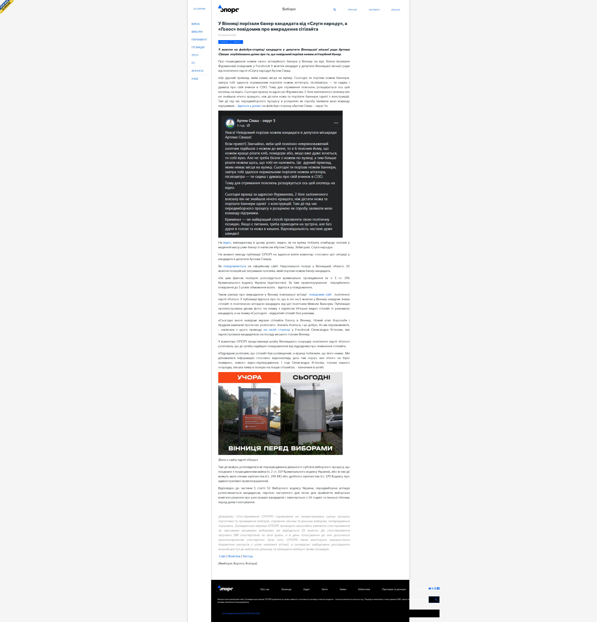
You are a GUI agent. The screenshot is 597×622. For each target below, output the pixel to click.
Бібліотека (364, 589)
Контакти (374, 10)
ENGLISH (395, 10)
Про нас (352, 10)
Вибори (237, 42)
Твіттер (248, 556)
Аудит (306, 589)
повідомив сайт (320, 294)
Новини (224, 42)
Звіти (325, 589)
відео (227, 242)
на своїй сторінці (277, 329)
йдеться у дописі (249, 106)
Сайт (222, 556)
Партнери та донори (394, 589)
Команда (286, 589)
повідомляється (234, 266)
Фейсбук (234, 556)
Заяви (343, 589)
